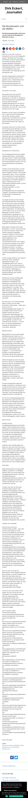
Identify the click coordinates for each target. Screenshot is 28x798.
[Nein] (26, 794)
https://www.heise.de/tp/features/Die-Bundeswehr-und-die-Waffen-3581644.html (13, 747)
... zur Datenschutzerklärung (16, 796)
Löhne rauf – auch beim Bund (10, 780)
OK (6, 796)
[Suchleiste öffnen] (26, 19)
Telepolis (11, 44)
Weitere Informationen (10, 790)
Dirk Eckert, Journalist (14, 10)
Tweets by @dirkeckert (9, 766)
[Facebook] (12, 757)
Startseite (5, 1)
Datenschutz (15, 1)
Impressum (22, 1)
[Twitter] (16, 757)
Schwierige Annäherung (9, 777)
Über (10, 1)
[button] (4, 48)
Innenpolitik (5, 44)
